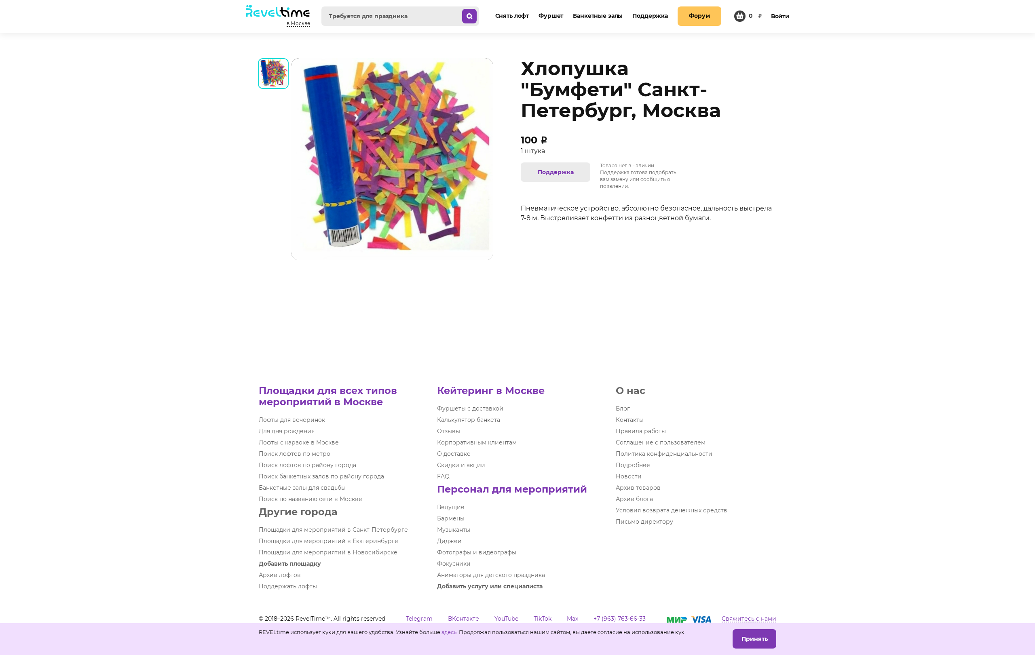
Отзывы (448, 431)
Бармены (451, 518)
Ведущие (451, 507)
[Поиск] (469, 16)
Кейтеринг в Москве (491, 390)
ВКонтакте (463, 618)
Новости (629, 476)
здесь (448, 632)
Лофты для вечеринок (292, 419)
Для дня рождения (287, 431)
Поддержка (650, 15)
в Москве (298, 23)
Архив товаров (638, 487)
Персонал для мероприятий (512, 489)
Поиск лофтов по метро (294, 453)
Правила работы (641, 431)
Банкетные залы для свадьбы (302, 487)
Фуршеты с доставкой (470, 408)
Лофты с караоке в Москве (299, 442)
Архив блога (634, 499)
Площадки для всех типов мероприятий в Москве (328, 396)
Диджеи (449, 541)
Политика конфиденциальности (664, 453)
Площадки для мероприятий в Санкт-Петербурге (333, 529)
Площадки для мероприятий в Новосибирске (328, 552)
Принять (754, 638)
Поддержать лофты (288, 586)
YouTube (506, 618)
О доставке (454, 453)
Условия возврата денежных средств (671, 510)
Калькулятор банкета (468, 419)
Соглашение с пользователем (660, 442)
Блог (623, 408)
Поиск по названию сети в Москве (310, 499)
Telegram (419, 618)
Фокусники (454, 563)
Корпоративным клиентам (477, 442)
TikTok (542, 618)
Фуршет (551, 15)
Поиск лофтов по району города (307, 465)
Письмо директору (644, 521)
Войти (780, 16)
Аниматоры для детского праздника (491, 575)
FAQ (443, 476)
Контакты (630, 419)
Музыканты (453, 529)
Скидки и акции (461, 465)
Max (572, 618)
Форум (699, 15)
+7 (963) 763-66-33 (620, 618)
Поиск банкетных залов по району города (321, 476)
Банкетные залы (598, 15)
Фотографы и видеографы (476, 552)
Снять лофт (512, 15)
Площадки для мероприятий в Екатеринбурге (328, 541)
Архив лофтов (280, 575)
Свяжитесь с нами (749, 618)
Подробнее (633, 465)
